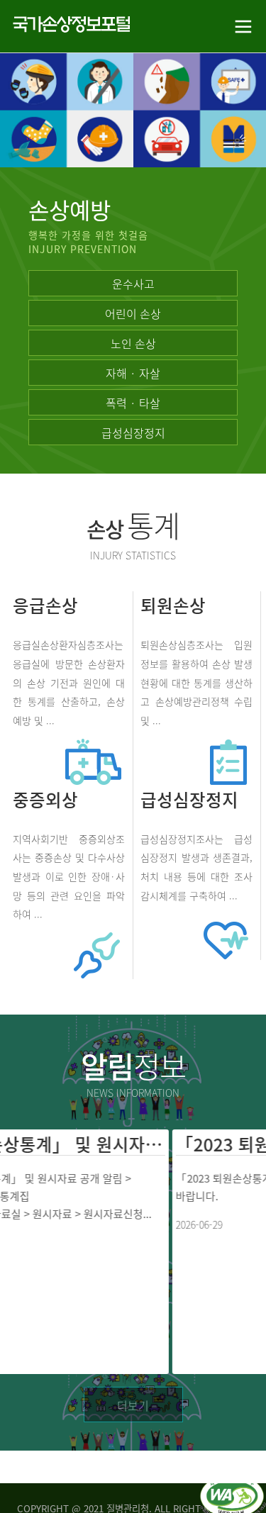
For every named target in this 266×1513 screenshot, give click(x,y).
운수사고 (133, 283)
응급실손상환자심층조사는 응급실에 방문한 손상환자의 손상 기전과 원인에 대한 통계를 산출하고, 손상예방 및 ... (68, 682)
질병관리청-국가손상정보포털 (67, 26)
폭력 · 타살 (133, 402)
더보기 (133, 1405)
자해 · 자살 (133, 372)
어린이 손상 (133, 313)
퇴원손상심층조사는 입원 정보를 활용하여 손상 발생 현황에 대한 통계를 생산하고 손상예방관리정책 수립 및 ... (196, 682)
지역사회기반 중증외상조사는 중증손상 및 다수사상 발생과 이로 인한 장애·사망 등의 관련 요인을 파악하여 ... (68, 876)
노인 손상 (133, 343)
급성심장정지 (133, 432)
